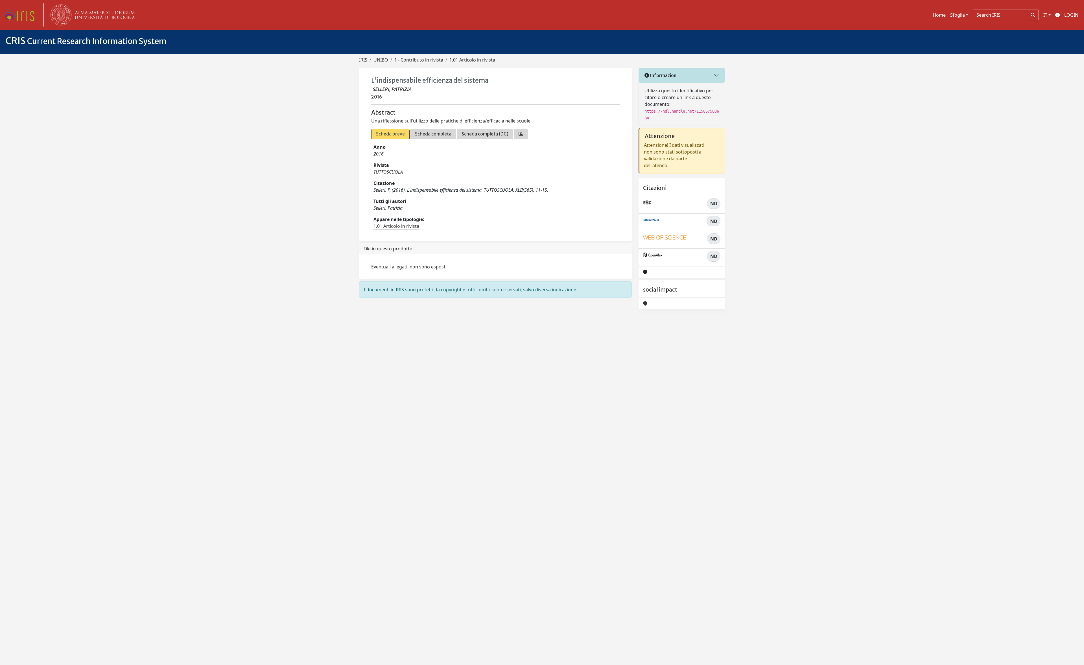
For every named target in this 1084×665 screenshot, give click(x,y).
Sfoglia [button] (957, 15)
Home (939, 15)
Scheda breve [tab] (390, 134)
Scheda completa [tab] (433, 134)
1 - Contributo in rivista (418, 60)
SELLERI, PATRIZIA (391, 89)
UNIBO (380, 60)
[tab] (521, 134)
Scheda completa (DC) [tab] (485, 134)
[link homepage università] (91, 15)
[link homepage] (21, 15)
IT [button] (1045, 15)
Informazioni (663, 75)
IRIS (363, 60)
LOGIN (1071, 15)
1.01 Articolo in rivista (472, 60)
